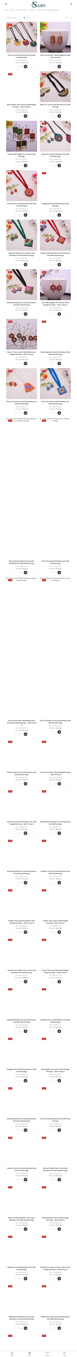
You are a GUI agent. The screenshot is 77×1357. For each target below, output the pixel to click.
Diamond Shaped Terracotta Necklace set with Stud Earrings (55, 474)
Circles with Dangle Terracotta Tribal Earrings (21, 265)
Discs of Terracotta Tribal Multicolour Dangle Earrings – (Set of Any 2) (21, 573)
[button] (59, 66)
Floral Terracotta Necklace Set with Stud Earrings (55, 892)
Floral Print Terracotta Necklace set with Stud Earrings (55, 733)
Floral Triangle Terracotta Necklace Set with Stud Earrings (55, 1052)
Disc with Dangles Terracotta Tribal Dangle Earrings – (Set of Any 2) (55, 524)
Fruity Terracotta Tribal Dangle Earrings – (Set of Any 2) (55, 1213)
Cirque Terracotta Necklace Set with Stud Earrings (55, 265)
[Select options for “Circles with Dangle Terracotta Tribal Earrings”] (25, 275)
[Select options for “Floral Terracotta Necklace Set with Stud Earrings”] (59, 902)
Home (7, 10)
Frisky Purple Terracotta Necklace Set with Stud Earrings (21, 1213)
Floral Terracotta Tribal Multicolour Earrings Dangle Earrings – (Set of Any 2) (21, 1053)
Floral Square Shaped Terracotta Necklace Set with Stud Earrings (21, 892)
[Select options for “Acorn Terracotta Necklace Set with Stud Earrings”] (25, 66)
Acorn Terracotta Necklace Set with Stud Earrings (21, 56)
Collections (31, 10)
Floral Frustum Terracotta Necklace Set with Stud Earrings (21, 733)
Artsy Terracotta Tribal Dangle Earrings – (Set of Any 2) (55, 56)
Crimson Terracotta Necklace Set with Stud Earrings (21, 315)
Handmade (40, 10)
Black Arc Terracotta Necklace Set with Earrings (55, 106)
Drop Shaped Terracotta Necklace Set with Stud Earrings (55, 683)
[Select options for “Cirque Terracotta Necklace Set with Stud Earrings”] (59, 275)
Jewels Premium (21, 10)
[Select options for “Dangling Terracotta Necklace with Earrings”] (59, 435)
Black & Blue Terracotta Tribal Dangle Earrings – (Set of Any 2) (21, 216)
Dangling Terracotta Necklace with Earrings (55, 425)
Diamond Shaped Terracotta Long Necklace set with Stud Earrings (22, 474)
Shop (12, 10)
